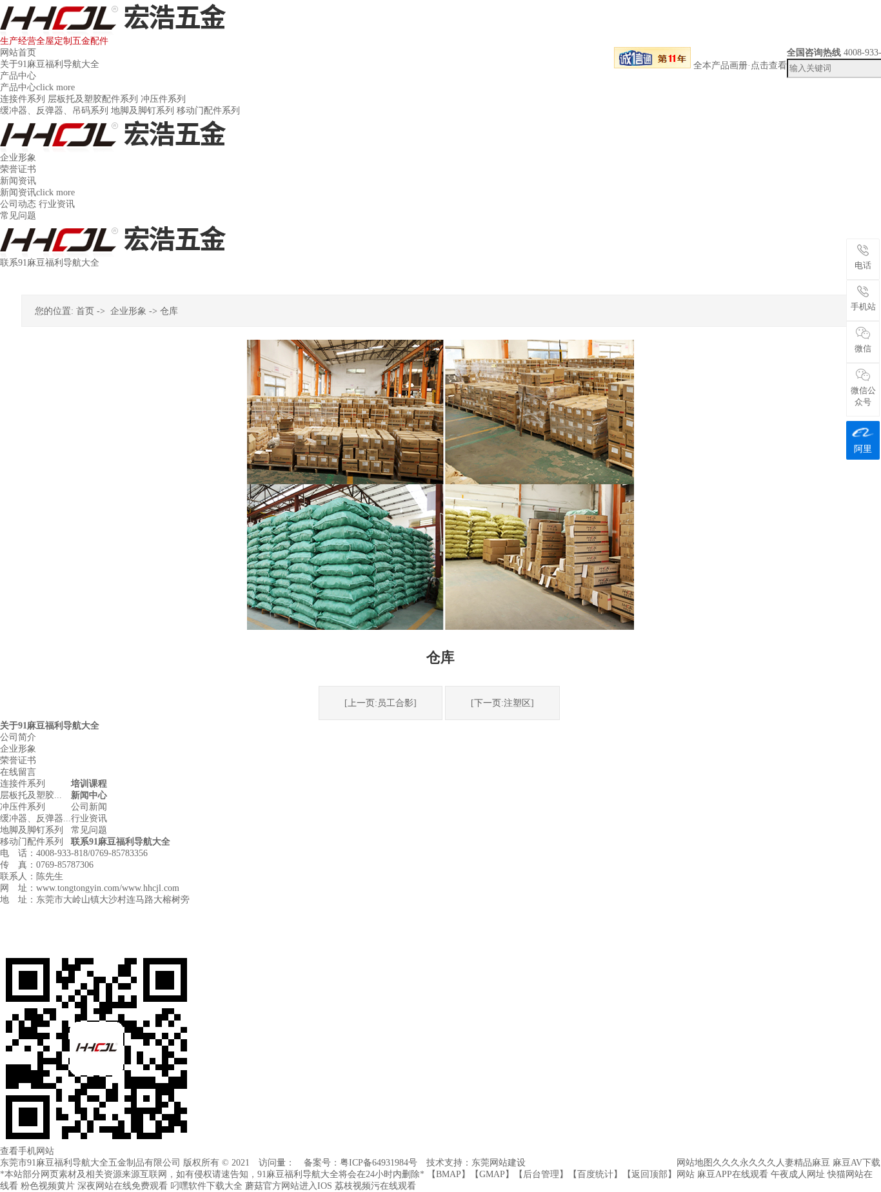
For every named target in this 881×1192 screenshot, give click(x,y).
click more (55, 87)
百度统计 (595, 1174)
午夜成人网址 (798, 1174)
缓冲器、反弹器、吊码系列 (54, 110)
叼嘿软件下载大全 (206, 1186)
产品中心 (18, 76)
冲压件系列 (163, 99)
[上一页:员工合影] (380, 703)
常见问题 (18, 215)
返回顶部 (649, 1174)
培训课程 (89, 783)
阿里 (863, 449)
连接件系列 (22, 99)
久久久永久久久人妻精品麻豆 (771, 1163)
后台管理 (541, 1174)
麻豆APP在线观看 (732, 1174)
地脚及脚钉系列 (142, 110)
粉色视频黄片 (48, 1186)
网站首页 (18, 52)
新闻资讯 (18, 181)
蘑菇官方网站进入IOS (288, 1186)
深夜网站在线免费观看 (122, 1186)
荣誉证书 (18, 169)
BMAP (448, 1174)
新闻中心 (89, 795)
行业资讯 (57, 204)
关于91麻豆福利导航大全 (49, 64)
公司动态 (18, 204)
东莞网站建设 (498, 1163)
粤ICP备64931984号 (378, 1163)
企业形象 (18, 157)
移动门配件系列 (208, 110)
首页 (85, 311)
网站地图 (695, 1163)
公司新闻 (89, 807)
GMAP (492, 1174)
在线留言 (18, 772)
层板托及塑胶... (31, 795)
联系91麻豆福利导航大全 (49, 263)
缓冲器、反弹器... (35, 818)
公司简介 (18, 737)
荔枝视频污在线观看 (375, 1186)
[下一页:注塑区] (502, 703)
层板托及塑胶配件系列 (93, 99)
